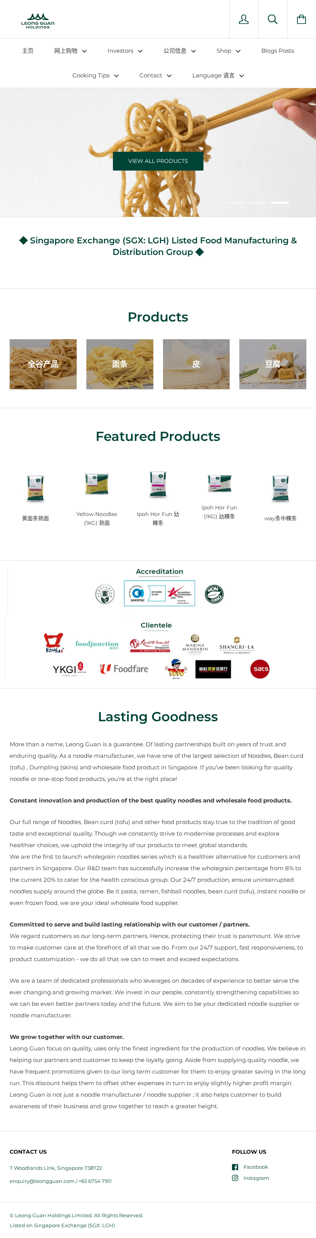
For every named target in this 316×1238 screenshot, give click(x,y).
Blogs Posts (277, 50)
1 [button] (235, 203)
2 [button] (257, 203)
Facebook (256, 1167)
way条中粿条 (280, 518)
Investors (121, 50)
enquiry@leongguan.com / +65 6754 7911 (61, 1181)
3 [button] (280, 203)
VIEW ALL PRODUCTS (158, 160)
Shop (225, 50)
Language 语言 (214, 75)
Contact (152, 75)
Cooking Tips (91, 75)
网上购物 (66, 50)
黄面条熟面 (35, 518)
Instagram (256, 1178)
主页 (28, 50)
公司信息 (175, 50)
